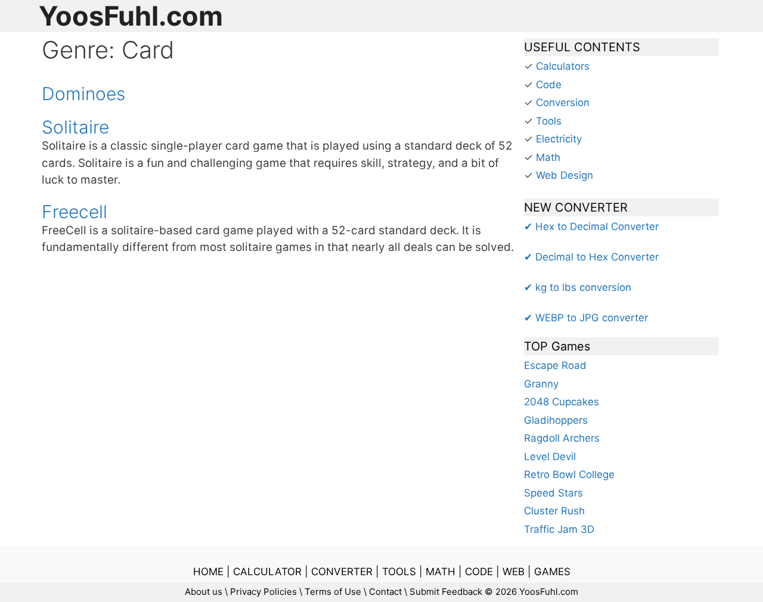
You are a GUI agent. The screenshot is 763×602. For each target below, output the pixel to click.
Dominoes (83, 93)
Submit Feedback (446, 591)
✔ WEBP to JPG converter (586, 318)
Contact (385, 591)
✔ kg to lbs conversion (577, 287)
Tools (549, 121)
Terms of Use (333, 591)
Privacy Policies (263, 591)
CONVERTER (342, 572)
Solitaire (75, 127)
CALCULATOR (267, 572)
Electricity (559, 139)
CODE (479, 572)
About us (203, 591)
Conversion (563, 102)
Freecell (74, 211)
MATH (440, 572)
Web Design (564, 175)
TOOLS (399, 572)
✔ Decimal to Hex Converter (591, 257)
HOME (208, 572)
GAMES (552, 572)
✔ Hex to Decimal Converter (591, 226)
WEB (514, 572)
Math (548, 157)
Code (549, 85)
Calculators (563, 66)
